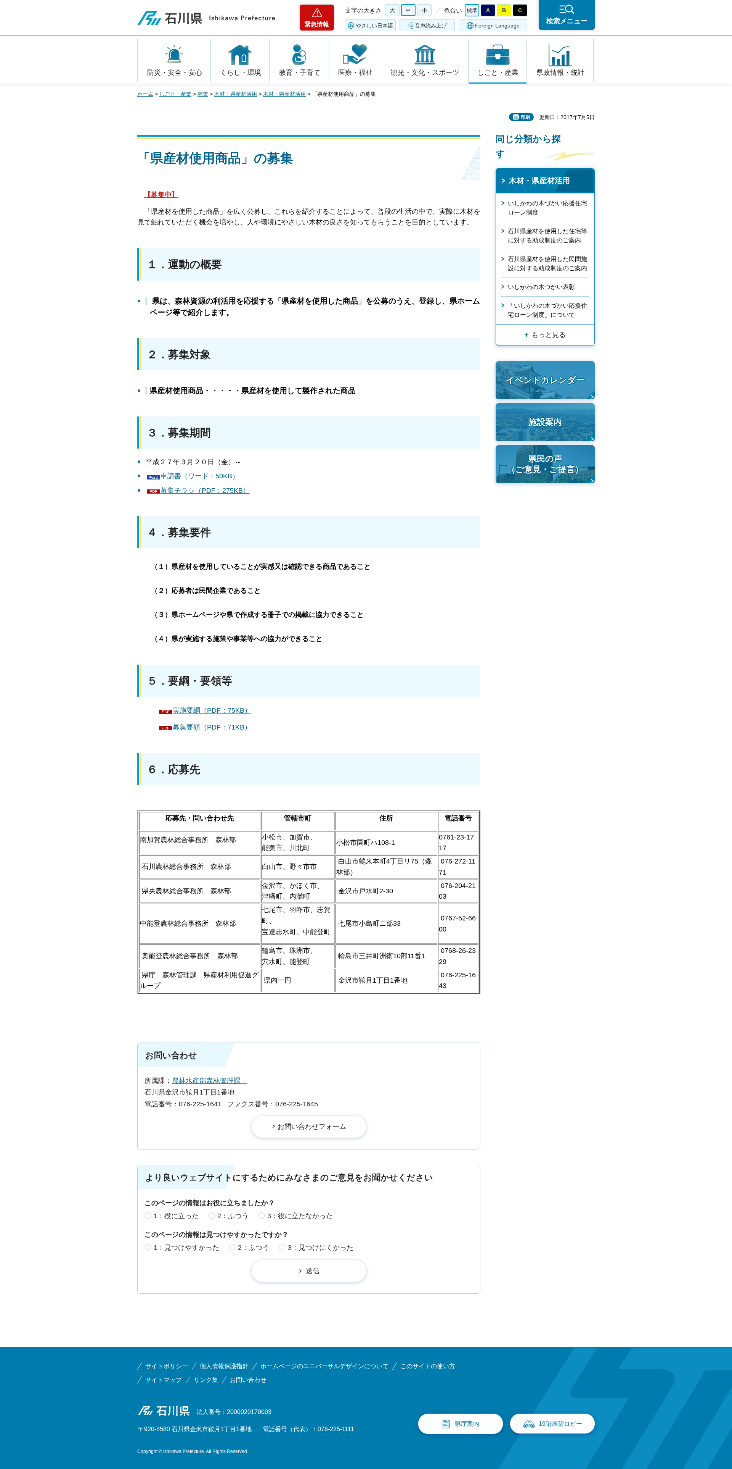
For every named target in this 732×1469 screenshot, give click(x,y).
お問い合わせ (248, 1380)
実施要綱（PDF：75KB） (212, 710)
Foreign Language (497, 26)
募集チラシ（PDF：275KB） (205, 490)
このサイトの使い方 (427, 1366)
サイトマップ (163, 1380)
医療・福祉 (355, 72)
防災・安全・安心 (174, 72)
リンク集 (206, 1380)
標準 (472, 10)
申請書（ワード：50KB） (200, 476)
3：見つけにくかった (320, 1247)
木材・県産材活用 (235, 94)
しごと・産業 (497, 72)
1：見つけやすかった (186, 1247)
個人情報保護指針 (224, 1366)
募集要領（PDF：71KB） (212, 727)
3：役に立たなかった (300, 1216)
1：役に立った (176, 1216)
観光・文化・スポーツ (425, 72)
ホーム (145, 94)
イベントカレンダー (545, 380)
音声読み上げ (431, 26)
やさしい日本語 (374, 26)
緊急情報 (317, 24)
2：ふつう (233, 1216)
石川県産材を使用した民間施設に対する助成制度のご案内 (547, 263)
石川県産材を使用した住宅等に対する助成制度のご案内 (547, 236)
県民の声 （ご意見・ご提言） (545, 464)
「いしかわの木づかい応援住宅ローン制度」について (547, 310)
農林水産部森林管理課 (209, 1081)
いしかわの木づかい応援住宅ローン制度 (547, 208)
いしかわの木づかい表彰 (541, 287)
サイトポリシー (166, 1366)
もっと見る (548, 335)
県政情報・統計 (560, 72)
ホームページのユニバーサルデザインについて (324, 1366)
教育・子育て (299, 72)
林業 (202, 94)
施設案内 (545, 422)
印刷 (525, 117)
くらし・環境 (240, 72)
